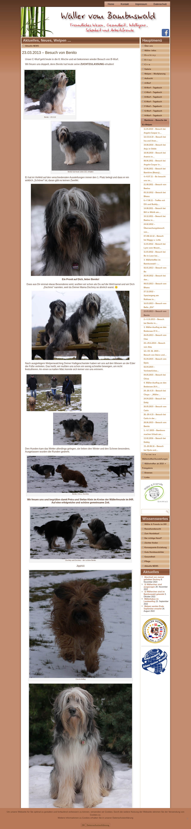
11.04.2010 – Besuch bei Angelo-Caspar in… (155, 131)
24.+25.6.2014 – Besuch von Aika (154, 345)
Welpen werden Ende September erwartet (154, 607)
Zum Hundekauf (151, 533)
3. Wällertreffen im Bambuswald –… (152, 262)
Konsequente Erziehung (155, 547)
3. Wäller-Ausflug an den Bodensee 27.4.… (155, 329)
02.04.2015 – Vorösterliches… (151, 369)
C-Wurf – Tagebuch (153, 92)
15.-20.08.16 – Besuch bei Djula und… (154, 448)
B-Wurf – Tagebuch (153, 88)
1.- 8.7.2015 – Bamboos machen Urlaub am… (154, 432)
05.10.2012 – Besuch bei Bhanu (155, 194)
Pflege (147, 561)
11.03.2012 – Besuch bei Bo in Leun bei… (155, 254)
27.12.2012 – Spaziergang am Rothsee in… (151, 295)
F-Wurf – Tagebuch (153, 106)
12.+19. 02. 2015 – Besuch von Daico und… (155, 353)
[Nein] (187, 818)
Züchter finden (151, 543)
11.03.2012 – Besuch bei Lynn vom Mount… (155, 246)
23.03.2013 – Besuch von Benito (155, 313)
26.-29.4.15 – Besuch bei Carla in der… (155, 416)
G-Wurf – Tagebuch (153, 111)
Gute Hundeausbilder (154, 552)
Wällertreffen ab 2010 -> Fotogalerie (154, 465)
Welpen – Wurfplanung (154, 74)
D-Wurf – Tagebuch (153, 97)
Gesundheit (149, 557)
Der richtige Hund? (153, 538)
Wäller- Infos (150, 50)
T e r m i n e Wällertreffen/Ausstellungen (155, 456)
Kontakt (125, 4)
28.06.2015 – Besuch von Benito (155, 424)
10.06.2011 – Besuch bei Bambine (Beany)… (155, 171)
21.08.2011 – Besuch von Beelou (155, 186)
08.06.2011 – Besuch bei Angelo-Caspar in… (155, 163)
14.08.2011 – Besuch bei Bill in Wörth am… (155, 210)
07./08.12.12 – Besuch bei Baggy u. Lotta (154, 238)
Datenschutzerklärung (98, 825)
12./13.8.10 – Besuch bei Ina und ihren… (155, 139)
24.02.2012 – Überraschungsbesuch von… (154, 228)
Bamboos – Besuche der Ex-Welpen (154, 122)
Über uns (148, 46)
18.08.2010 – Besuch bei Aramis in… (155, 155)
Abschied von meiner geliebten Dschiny (154, 578)
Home (111, 4)
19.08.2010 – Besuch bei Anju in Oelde (155, 147)
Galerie (147, 69)
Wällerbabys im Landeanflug (151, 600)
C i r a (147, 64)
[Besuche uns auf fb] (165, 36)
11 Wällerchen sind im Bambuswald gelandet (154, 592)
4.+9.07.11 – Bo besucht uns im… (154, 178)
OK (83, 825)
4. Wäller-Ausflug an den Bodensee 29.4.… (155, 385)
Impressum (141, 4)
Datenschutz (160, 4)
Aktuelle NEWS (32, 46)
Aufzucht (148, 78)
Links (147, 477)
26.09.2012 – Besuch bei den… (155, 278)
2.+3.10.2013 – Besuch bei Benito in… (154, 321)
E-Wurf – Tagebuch (153, 101)
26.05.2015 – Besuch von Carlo (155, 408)
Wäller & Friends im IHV (155, 524)
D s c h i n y (149, 55)
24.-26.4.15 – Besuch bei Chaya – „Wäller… (155, 393)
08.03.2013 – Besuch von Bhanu (155, 286)
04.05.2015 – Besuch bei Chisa (155, 377)
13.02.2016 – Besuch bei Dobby (155, 440)
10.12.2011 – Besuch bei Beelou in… (155, 218)
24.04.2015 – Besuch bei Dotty (155, 401)
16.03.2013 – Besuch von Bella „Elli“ (155, 305)
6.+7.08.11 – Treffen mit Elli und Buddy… (154, 202)
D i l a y (147, 60)
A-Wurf (147, 83)
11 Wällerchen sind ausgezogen (153, 585)
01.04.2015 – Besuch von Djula (155, 361)
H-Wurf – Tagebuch (153, 115)
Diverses (148, 473)
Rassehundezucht (152, 529)
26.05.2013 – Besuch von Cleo (155, 337)
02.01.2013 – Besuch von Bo (155, 270)
